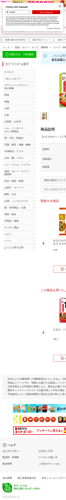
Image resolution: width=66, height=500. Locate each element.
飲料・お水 (10, 194)
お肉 (6, 108)
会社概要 (7, 478)
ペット (8, 240)
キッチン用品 (11, 227)
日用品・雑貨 (11, 220)
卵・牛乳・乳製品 (13, 138)
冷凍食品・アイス (13, 151)
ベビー (8, 234)
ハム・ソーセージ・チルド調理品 (15, 130)
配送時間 (7, 463)
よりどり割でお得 (13, 247)
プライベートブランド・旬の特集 (17, 87)
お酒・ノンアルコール (16, 201)
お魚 (6, 115)
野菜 (6, 95)
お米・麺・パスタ (13, 157)
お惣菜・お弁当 (12, 121)
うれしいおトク (12, 78)
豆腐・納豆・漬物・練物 (17, 144)
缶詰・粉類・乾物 (13, 181)
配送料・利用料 (11, 457)
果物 (6, 101)
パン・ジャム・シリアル (17, 164)
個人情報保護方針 (26, 478)
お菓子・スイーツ (13, 187)
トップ (6, 47)
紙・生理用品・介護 (15, 207)
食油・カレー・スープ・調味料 (31, 47)
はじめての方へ (11, 451)
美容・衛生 (10, 214)
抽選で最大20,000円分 (15, 40)
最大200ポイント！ (41, 40)
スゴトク (9, 72)
